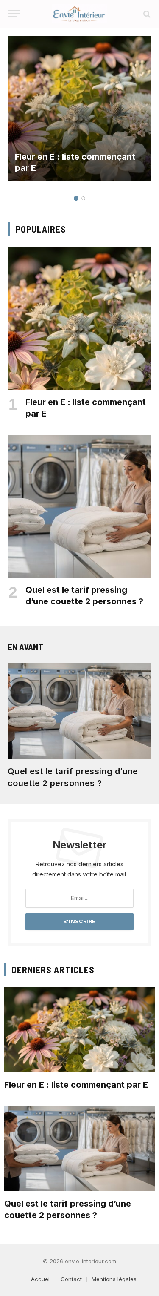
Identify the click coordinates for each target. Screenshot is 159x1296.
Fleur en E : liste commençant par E (76, 1085)
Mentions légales (114, 1279)
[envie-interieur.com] (79, 14)
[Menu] (14, 13)
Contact (71, 1279)
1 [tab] (76, 198)
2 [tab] (83, 198)
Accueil (41, 1279)
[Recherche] (146, 13)
